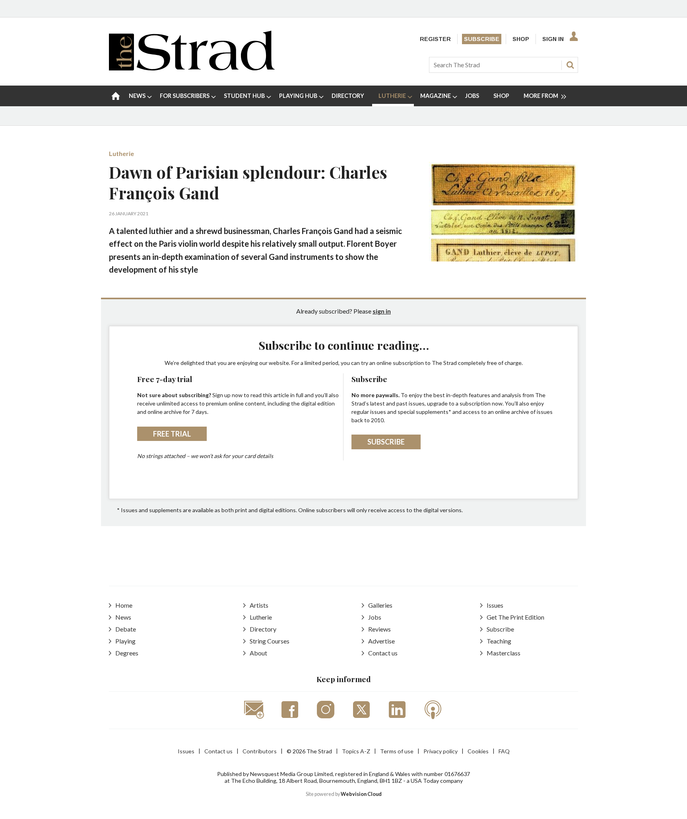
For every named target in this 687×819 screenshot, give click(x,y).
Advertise (381, 641)
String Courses (269, 641)
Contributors (260, 751)
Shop (520, 39)
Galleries (380, 605)
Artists (259, 605)
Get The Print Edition (515, 617)
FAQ (504, 751)
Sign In (553, 39)
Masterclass (503, 653)
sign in (382, 311)
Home (123, 605)
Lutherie (121, 153)
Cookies (478, 751)
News (123, 617)
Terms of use (396, 751)
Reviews (379, 629)
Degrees (126, 653)
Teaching (499, 641)
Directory (263, 629)
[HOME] (115, 96)
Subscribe (481, 39)
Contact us (383, 653)
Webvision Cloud (361, 794)
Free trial (172, 433)
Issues (495, 605)
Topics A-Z (356, 751)
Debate (125, 629)
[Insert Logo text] (192, 68)
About (258, 653)
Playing (125, 641)
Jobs (374, 617)
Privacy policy (440, 751)
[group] (541, 96)
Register (435, 39)
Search (570, 64)
